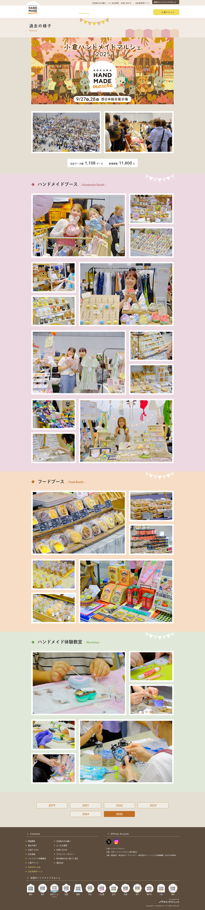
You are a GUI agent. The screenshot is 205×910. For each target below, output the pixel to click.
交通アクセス (67, 12)
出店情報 (98, 12)
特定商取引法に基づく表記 (67, 858)
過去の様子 (84, 12)
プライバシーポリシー (65, 854)
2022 (119, 805)
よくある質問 (113, 3)
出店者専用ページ (142, 3)
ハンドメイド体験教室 (118, 12)
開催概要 (52, 12)
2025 (119, 814)
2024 (85, 814)
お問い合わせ (126, 3)
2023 (153, 805)
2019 (52, 805)
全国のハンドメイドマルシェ (165, 2)
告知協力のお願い (99, 3)
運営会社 (60, 863)
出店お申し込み (141, 12)
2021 (85, 805)
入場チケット (168, 12)
